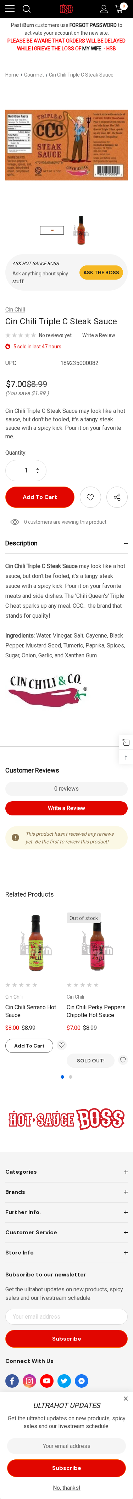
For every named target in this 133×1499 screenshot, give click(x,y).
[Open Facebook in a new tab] (12, 1381)
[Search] (26, 9)
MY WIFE (91, 48)
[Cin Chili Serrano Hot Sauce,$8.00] (36, 943)
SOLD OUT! (91, 1060)
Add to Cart (29, 1046)
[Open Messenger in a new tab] (81, 1381)
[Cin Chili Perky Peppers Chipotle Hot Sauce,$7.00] (97, 943)
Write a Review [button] (98, 335)
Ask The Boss (101, 272)
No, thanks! (67, 1487)
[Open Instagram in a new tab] (29, 1381)
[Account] (102, 9)
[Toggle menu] (10, 9)
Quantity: (16, 452)
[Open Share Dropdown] (117, 497)
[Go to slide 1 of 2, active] (62, 1077)
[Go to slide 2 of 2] (70, 1077)
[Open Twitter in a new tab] (64, 1381)
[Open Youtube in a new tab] (47, 1381)
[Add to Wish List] (62, 1045)
